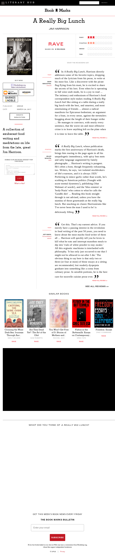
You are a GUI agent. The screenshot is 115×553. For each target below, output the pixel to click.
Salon (49, 85)
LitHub (54, 551)
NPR (49, 160)
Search (104, 2)
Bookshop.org (82, 545)
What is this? (19, 183)
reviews (60, 49)
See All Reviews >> (97, 286)
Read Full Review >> (99, 137)
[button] (59, 379)
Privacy (62, 551)
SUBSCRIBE (57, 537)
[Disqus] (59, 466)
